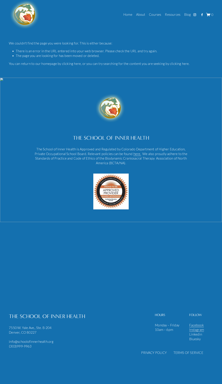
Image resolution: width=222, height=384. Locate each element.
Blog (187, 14)
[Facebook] (202, 14)
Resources (172, 14)
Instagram (196, 330)
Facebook (196, 325)
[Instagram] (195, 14)
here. (137, 154)
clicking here (71, 64)
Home (127, 14)
